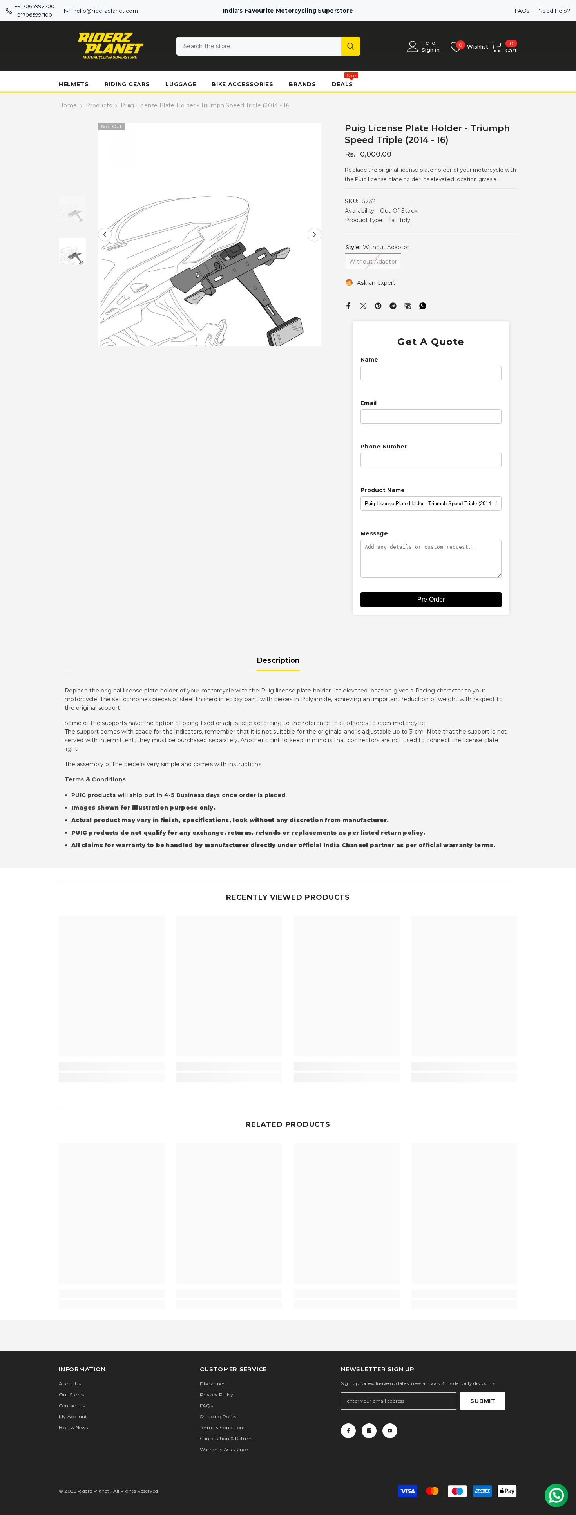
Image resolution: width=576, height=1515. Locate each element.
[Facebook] (348, 305)
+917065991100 (34, 15)
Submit (482, 1401)
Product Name (382, 490)
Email (368, 403)
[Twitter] (363, 305)
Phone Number (383, 446)
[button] (105, 234)
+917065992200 (35, 6)
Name (369, 359)
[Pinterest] (378, 305)
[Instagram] (369, 1430)
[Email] (407, 305)
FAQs (522, 10)
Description (278, 660)
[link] (112, 1066)
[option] (210, 234)
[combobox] (258, 46)
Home (68, 105)
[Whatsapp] (422, 305)
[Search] (268, 46)
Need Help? (554, 10)
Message (374, 533)
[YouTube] (389, 1430)
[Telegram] (393, 305)
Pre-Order (431, 599)
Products (99, 105)
